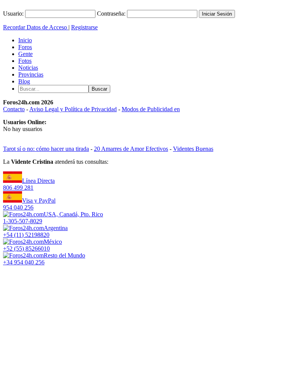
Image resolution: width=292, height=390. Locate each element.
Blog (24, 81)
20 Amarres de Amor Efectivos (131, 148)
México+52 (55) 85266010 (32, 245)
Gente (25, 54)
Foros (25, 47)
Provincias (30, 74)
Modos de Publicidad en (151, 109)
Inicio (25, 40)
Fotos (25, 61)
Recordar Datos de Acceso (35, 27)
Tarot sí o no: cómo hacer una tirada (46, 148)
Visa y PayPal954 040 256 (29, 204)
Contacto (14, 109)
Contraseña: (111, 13)
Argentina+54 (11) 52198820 (35, 231)
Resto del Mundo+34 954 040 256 (44, 258)
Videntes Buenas (193, 148)
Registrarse (84, 27)
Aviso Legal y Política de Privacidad (73, 109)
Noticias (28, 67)
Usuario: (13, 13)
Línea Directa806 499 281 (29, 184)
